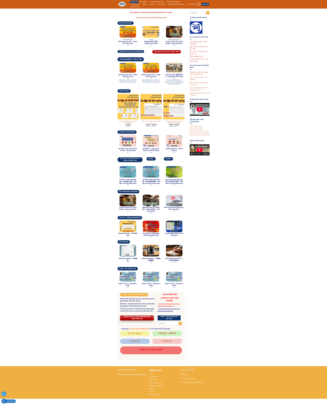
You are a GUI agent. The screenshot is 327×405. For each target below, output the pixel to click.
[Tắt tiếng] (205, 154)
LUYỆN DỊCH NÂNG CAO (157, 2)
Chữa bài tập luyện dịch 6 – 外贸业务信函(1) (174, 259)
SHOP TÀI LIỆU (135, 7)
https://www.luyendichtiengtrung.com (151, 18)
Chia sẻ (151, 4)
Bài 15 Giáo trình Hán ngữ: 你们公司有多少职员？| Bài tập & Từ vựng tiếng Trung (174, 181)
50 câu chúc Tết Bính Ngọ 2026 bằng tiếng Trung (150, 234)
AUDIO (144, 4)
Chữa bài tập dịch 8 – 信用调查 (128, 259)
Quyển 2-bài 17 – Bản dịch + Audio (128, 284)
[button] (194, 4)
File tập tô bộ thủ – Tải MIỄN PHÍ (127, 234)
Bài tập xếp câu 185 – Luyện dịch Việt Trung (128, 42)
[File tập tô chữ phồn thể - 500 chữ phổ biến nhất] (128, 106)
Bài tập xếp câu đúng (173, 2)
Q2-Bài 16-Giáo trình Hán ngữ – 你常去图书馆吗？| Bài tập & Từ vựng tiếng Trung (151, 181)
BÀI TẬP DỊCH (143, 2)
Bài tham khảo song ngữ (176, 4)
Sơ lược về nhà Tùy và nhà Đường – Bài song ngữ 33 (174, 42)
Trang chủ (134, 2)
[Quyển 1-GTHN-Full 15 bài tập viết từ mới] (151, 106)
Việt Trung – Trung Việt (139, 374)
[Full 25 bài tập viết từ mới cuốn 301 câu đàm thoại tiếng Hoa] (173, 106)
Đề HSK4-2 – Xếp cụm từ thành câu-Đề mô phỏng (151, 149)
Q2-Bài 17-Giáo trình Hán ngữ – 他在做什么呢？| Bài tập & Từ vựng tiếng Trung (127, 181)
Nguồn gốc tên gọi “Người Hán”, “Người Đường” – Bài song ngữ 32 (151, 209)
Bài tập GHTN (161, 4)
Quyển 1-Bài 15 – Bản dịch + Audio (174, 284)
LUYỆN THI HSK (135, 4)
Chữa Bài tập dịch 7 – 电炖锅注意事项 (151, 259)
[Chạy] (192, 154)
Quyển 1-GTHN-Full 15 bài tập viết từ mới (151, 122)
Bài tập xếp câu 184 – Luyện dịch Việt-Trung (151, 75)
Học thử (197, 134)
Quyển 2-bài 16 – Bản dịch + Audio (151, 284)
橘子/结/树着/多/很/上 (197, 56)
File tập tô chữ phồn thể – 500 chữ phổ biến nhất (128, 122)
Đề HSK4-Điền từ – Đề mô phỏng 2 (174, 149)
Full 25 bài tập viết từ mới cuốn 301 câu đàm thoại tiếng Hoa (174, 122)
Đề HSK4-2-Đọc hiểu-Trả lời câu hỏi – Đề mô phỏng (128, 149)
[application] (200, 149)
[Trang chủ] (122, 4)
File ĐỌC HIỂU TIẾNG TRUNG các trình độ (151, 42)
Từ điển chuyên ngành (125, 374)
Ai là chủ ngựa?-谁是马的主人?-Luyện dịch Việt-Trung (174, 75)
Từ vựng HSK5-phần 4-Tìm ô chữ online (174, 234)
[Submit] (180, 323)
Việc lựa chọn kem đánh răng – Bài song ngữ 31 (174, 208)
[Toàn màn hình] (208, 154)
